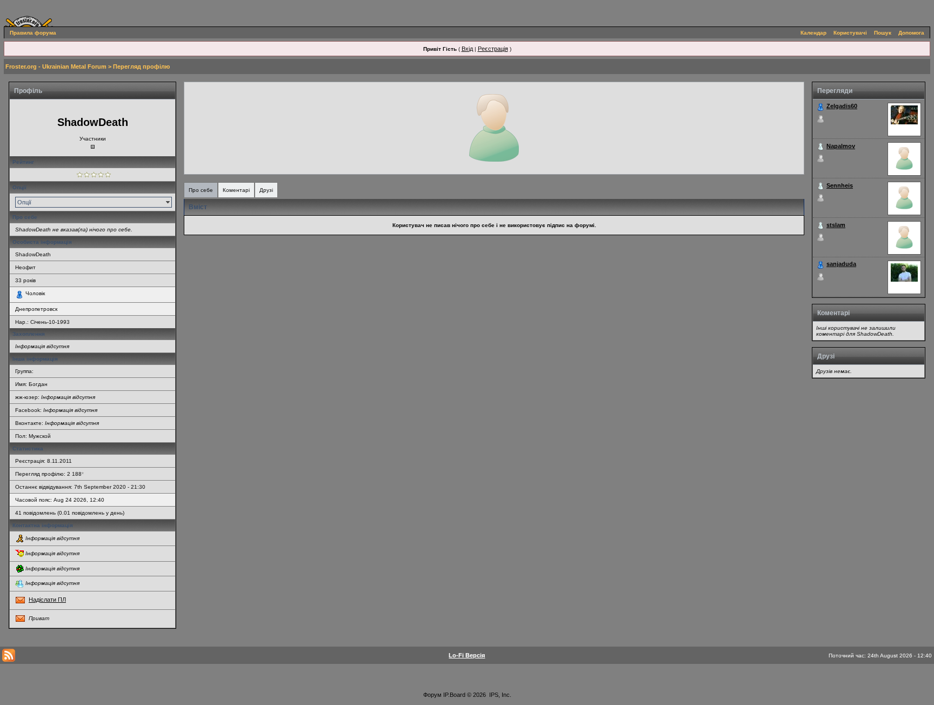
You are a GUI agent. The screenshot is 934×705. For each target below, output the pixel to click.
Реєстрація (493, 48)
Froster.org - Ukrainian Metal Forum (55, 66)
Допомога (911, 33)
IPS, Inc (499, 694)
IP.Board (454, 694)
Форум (432, 694)
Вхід (467, 48)
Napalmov (840, 146)
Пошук (882, 33)
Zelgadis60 (841, 106)
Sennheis (839, 185)
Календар (813, 33)
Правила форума (33, 33)
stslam (835, 225)
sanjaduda (841, 264)
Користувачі (850, 33)
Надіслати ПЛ (47, 599)
